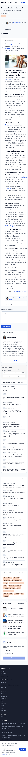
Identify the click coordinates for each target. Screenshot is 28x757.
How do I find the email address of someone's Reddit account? (12, 506)
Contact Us (4, 696)
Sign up (23, 2)
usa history (16, 577)
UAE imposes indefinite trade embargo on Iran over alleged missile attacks (15, 621)
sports (5, 585)
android (17, 593)
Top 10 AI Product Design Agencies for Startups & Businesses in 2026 (14, 627)
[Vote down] (2, 26)
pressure (8, 79)
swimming (8, 99)
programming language (9, 588)
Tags (2, 701)
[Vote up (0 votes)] (2, 21)
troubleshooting (7, 577)
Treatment (8, 125)
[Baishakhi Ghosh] (7, 23)
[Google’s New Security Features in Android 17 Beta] (5, 633)
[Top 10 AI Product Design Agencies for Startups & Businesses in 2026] (5, 627)
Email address (6, 650)
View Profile (14, 360)
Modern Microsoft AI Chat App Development (15, 609)
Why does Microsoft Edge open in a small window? (13, 513)
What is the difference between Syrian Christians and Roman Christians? (13, 565)
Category (3, 703)
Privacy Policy (13, 754)
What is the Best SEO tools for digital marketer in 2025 (12, 550)
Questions (4, 673)
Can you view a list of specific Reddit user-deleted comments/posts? (13, 543)
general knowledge (16, 580)
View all (21, 479)
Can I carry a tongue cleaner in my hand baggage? (13, 558)
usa (22, 593)
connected (8, 188)
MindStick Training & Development (10, 685)
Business (3, 710)
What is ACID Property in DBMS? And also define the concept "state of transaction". (13, 499)
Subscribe (15, 658)
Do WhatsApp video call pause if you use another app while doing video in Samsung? (13, 535)
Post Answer (6, 326)
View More (20, 382)
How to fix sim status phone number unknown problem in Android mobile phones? (12, 527)
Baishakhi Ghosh (17, 22)
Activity (3, 671)
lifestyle (7, 48)
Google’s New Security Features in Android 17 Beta (16, 633)
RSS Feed (3, 717)
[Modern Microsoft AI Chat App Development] (5, 609)
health (3, 16)
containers (23, 177)
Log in (15, 2)
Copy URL (8, 376)
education (6, 596)
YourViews (4, 687)
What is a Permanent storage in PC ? (12, 520)
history (5, 583)
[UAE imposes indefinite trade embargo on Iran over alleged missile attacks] (5, 621)
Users (2, 705)
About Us (3, 693)
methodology (9, 226)
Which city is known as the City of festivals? (14, 492)
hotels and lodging (8, 593)
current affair (7, 580)
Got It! (22, 749)
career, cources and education (16, 583)
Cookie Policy (5, 754)
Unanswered (4, 676)
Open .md (20, 376)
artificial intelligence (8, 591)
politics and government (15, 585)
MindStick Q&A (6, 2)
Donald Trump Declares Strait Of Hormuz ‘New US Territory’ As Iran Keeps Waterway (16, 615)
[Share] (9, 13)
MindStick (3, 682)
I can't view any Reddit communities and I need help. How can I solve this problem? (13, 486)
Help (2, 708)
